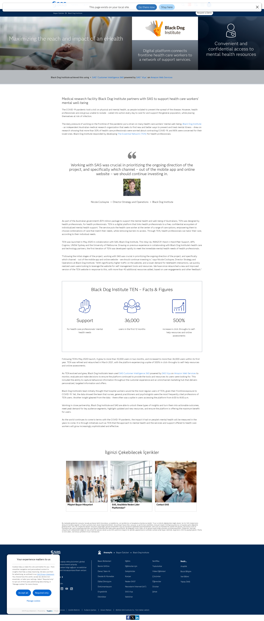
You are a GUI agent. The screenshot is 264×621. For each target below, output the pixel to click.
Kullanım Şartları (90, 610)
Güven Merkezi (106, 610)
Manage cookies (33, 601)
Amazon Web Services (161, 77)
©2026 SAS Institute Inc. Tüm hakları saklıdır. (133, 610)
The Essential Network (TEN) (132, 134)
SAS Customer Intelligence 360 (108, 77)
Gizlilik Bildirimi (74, 610)
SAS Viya (141, 77)
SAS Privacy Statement (45, 574)
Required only (42, 593)
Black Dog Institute (192, 124)
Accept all (23, 593)
